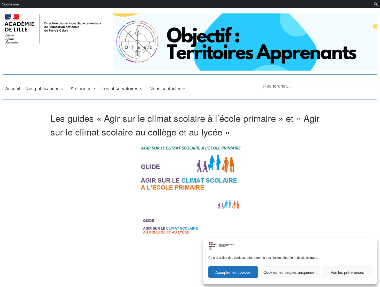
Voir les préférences (347, 272)
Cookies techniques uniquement (290, 272)
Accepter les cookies (233, 272)
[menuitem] (376, 4)
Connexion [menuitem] (10, 4)
